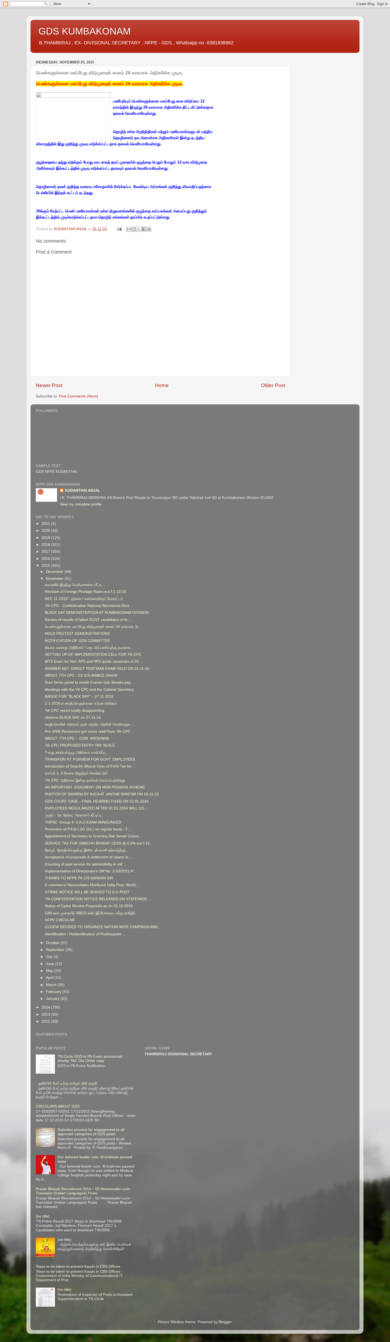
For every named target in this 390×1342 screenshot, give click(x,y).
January (53, 999)
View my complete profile (81, 504)
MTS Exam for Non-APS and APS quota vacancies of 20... (93, 661)
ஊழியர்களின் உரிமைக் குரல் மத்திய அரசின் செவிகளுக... (89, 724)
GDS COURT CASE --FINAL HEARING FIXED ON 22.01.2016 (97, 801)
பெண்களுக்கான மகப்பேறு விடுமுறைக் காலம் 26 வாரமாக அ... (93, 627)
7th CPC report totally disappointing (74, 711)
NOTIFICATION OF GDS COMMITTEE (77, 641)
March (52, 985)
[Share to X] (138, 229)
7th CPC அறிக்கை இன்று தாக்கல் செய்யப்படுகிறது (85, 780)
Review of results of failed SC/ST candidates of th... (88, 620)
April (50, 978)
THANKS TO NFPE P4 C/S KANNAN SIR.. (80, 878)
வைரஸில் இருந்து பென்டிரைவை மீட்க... (75, 585)
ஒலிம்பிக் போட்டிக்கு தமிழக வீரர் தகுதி (67, 1083)
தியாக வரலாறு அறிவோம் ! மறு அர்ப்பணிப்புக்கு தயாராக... (89, 648)
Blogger (225, 1322)
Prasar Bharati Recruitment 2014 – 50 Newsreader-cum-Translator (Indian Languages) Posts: (83, 1191)
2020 (46, 531)
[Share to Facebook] (143, 229)
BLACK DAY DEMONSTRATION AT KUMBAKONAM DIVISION (97, 613)
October (53, 943)
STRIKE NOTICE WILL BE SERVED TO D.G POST (87, 892)
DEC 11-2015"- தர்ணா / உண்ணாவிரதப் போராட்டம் (84, 599)
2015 (46, 566)
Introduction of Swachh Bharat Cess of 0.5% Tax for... (90, 766)
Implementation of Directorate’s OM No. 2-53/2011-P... (90, 871)
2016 (46, 559)
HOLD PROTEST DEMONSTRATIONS (77, 634)
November (55, 579)
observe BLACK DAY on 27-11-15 (73, 717)
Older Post (273, 385)
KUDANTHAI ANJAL (82, 490)
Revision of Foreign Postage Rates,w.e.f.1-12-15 (85, 592)
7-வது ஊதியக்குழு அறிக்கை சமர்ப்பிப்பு (75, 752)
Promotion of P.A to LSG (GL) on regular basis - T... (88, 829)
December (55, 572)
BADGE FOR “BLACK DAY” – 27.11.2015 (79, 696)
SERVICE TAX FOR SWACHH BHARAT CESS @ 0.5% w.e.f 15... (99, 843)
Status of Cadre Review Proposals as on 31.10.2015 (89, 906)
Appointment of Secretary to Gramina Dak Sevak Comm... (93, 836)
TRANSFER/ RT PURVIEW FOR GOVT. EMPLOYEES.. (91, 759)
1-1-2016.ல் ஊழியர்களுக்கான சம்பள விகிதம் (80, 703)
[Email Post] (119, 229)
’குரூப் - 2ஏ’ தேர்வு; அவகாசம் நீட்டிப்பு (73, 815)
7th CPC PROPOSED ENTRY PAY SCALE (80, 745)
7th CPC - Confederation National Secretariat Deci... (88, 606)
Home (162, 385)
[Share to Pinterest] (148, 229)
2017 (46, 552)
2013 (46, 1015)
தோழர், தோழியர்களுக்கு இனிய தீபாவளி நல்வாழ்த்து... (87, 850)
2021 (46, 524)
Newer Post (49, 385)
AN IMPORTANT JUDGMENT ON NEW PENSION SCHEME (95, 787)
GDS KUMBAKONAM (84, 31)
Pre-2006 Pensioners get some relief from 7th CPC (87, 732)
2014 (46, 1007)
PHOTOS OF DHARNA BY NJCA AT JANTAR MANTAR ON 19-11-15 (102, 794)
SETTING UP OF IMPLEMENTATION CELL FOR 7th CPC (93, 655)
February (54, 992)
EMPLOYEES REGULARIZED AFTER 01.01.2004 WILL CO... (96, 808)
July (50, 957)
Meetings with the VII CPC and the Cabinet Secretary (89, 690)
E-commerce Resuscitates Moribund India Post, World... (92, 885)
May (50, 971)
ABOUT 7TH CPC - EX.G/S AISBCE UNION (81, 676)
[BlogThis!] (133, 229)
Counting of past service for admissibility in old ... (86, 864)
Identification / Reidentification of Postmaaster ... (85, 934)
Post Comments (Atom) (78, 396)
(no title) (43, 1216)
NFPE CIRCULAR (60, 920)
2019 (46, 538)
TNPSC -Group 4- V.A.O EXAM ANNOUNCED (83, 822)
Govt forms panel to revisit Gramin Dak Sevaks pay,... (90, 682)
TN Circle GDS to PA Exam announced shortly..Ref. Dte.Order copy (90, 1058)
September (56, 950)
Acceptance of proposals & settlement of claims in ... (88, 857)
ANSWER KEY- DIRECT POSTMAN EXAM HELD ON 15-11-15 (97, 669)
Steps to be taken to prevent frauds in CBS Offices (78, 1266)
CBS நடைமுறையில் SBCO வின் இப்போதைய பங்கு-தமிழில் (90, 913)
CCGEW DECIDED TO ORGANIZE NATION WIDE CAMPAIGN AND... (103, 927)
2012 (46, 1021)
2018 (46, 545)
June (50, 964)
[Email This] (128, 229)
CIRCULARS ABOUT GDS (58, 1106)
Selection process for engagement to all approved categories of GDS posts (91, 1132)
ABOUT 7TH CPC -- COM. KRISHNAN (77, 738)
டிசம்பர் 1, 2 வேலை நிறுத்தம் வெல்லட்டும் (76, 773)
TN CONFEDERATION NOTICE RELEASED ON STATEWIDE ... (98, 899)
